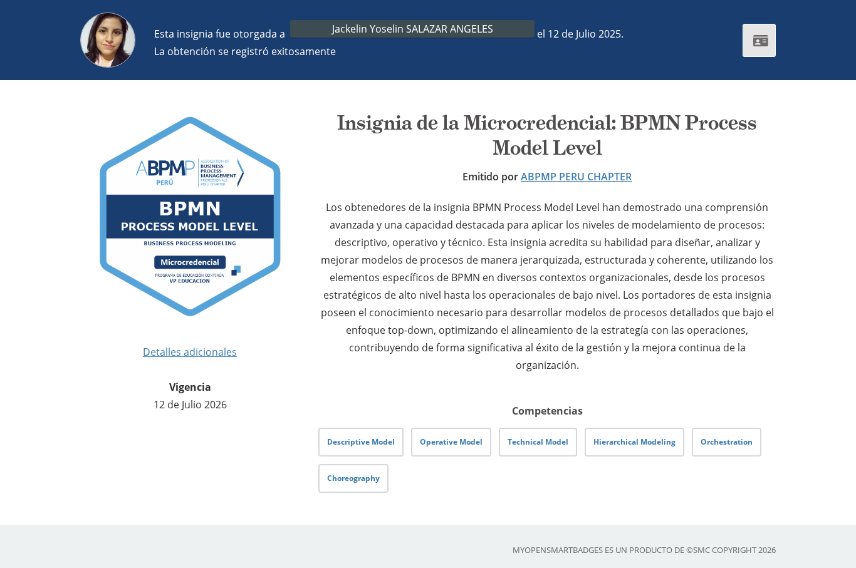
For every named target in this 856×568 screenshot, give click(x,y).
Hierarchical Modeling (634, 441)
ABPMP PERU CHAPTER (576, 176)
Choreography (353, 478)
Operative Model (451, 441)
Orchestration (727, 441)
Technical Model (538, 441)
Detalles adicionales (190, 352)
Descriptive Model (361, 441)
